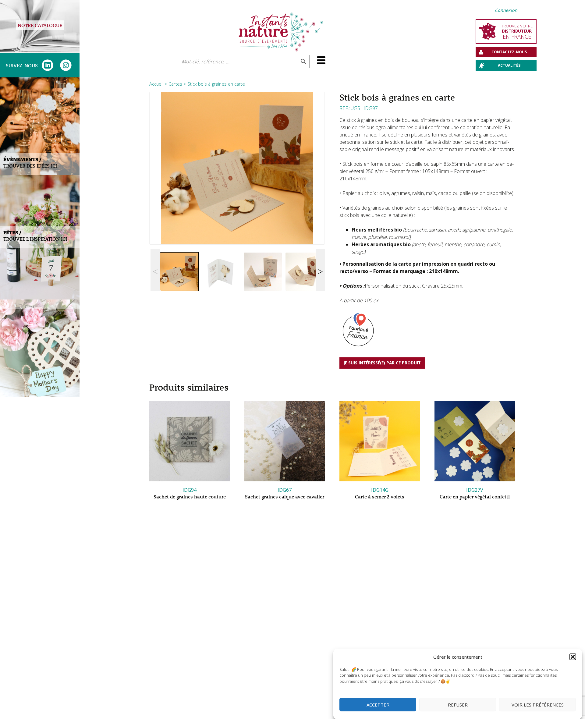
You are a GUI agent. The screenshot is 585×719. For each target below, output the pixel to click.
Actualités (509, 65)
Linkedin (47, 65)
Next (320, 270)
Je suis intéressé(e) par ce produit (382, 363)
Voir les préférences (538, 705)
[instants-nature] (281, 27)
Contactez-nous (509, 52)
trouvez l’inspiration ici (35, 235)
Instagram (66, 65)
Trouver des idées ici (30, 162)
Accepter (378, 705)
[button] (573, 657)
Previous (155, 270)
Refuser (458, 705)
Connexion (506, 10)
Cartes (175, 84)
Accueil (156, 84)
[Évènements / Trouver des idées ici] (40, 126)
